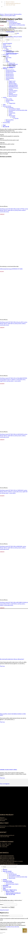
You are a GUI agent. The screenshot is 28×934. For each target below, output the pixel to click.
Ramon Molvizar (13, 96)
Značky (7, 79)
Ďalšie (4, 45)
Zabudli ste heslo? (4, 910)
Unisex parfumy (10, 77)
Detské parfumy (10, 74)
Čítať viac (2, 666)
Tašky (4, 104)
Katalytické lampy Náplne (12, 53)
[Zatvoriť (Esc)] (4, 932)
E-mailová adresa (4, 915)
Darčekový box (9, 72)
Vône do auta (12, 115)
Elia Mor (16, 118)
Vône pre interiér (9, 14)
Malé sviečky (9, 99)
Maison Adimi (12, 65)
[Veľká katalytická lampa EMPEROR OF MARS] (9, 264)
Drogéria (8, 121)
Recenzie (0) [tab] (6, 126)
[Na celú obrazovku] (2, 932)
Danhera (11, 89)
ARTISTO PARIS (13, 83)
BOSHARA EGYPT (13, 64)
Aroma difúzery (10, 20)
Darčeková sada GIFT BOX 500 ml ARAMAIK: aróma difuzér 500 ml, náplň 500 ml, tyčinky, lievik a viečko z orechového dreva (13, 548)
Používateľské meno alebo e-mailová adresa (11, 900)
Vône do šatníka (10, 31)
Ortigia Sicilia (12, 67)
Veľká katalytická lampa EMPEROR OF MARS (11, 269)
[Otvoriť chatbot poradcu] (25, 930)
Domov (2, 14)
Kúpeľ (7, 56)
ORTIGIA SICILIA (13, 94)
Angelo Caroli (12, 81)
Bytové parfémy (18, 14)
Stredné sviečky (9, 100)
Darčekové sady (10, 52)
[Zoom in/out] (0, 932)
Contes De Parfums (13, 88)
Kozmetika (5, 54)
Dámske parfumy (10, 70)
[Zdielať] (3, 932)
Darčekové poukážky (11, 71)
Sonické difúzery (13, 22)
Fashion (5, 47)
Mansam (11, 93)
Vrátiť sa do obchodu (8, 67)
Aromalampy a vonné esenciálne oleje (18, 110)
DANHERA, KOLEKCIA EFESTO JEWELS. (8, 769)
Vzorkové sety (6, 122)
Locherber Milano (13, 90)
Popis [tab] (4, 125)
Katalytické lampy (7, 50)
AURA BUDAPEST (13, 85)
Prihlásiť (12, 907)
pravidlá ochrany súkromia (12, 926)
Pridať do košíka (4, 35)
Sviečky (5, 97)
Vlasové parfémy (10, 78)
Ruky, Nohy (8, 57)
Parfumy (5, 68)
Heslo (2, 904)
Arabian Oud (12, 63)
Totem (10, 114)
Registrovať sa (4, 929)
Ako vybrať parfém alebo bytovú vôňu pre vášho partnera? (12, 659)
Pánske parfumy (10, 75)
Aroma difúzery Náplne (15, 23)
